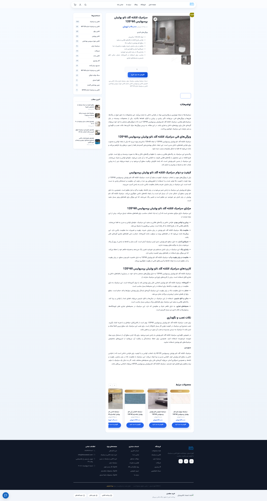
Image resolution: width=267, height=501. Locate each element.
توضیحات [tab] (185, 95)
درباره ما (128, 5)
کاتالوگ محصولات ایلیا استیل (108, 475)
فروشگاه (143, 5)
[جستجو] (85, 5)
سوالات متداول (134, 459)
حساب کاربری (135, 451)
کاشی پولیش (88, 36)
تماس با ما (136, 455)
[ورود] (80, 5)
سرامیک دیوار (130, 81)
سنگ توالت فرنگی (88, 75)
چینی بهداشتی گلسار (88, 85)
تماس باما (120, 5)
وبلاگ (135, 5)
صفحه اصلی (152, 5)
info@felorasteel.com (85, 455)
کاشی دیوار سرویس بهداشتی (117, 84)
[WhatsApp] (181, 461)
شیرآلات (88, 51)
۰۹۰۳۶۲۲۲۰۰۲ (88, 451)
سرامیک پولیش (139, 81)
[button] (155, 19)
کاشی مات (88, 56)
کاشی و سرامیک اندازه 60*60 (88, 90)
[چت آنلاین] (6, 495)
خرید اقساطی (113, 451)
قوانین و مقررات (134, 463)
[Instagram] (191, 461)
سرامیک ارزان (88, 46)
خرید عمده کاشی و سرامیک (109, 455)
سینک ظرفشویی (156, 471)
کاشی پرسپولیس (138, 84)
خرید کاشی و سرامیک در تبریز (108, 459)
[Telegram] (186, 461)
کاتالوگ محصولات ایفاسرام (109, 471)
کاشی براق (88, 31)
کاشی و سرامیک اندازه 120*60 (139, 86)
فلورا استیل (88, 80)
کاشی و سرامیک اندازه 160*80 (88, 70)
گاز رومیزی (88, 61)
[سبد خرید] (75, 5)
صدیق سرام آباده (88, 65)
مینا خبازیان (110, 486)
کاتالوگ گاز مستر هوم (110, 467)
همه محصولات (156, 451)
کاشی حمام (129, 84)
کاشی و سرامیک (88, 21)
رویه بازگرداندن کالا (133, 467)
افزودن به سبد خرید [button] (180, 424)
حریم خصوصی (134, 471)
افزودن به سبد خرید (137, 74)
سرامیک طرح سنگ (120, 81)
